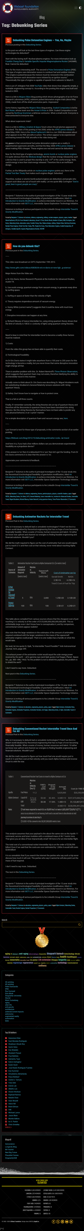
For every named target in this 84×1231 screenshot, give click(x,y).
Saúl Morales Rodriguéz (17, 1041)
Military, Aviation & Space (30, 127)
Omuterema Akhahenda (17, 1074)
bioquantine (42, 954)
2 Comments (72, 499)
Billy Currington (67, 220)
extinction (44, 957)
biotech (60, 953)
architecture (9, 1009)
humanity (79, 957)
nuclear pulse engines (67, 154)
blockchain (6, 957)
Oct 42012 (8, 246)
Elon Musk (9, 993)
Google (58, 957)
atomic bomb (49, 154)
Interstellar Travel (69, 710)
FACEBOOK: (28, 1190)
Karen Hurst (13, 1065)
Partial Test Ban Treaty (15, 173)
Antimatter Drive (69, 707)
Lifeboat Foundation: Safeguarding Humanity (36, 8)
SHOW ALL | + (8, 1127)
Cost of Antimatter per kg (65, 573)
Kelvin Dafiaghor (14, 1062)
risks (39, 963)
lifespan (54, 960)
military (46, 217)
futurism (54, 957)
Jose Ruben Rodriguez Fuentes (20, 1068)
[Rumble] (71, 1222)
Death (31, 957)
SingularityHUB (11, 1158)
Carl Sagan (45, 710)
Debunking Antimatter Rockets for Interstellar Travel (41, 517)
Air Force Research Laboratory (26, 220)
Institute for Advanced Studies (62, 496)
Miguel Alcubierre (14, 499)
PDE (33, 226)
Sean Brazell (13, 1101)
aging (7, 954)
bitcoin (77, 954)
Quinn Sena (12, 1047)
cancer (17, 957)
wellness (42, 965)
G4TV (28, 496)
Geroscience (10, 1144)
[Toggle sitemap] (75, 7)
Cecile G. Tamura (15, 1080)
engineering (39, 217)
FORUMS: (36, 1213)
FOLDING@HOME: (28, 1207)
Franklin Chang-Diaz (14, 61)
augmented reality (12, 1016)
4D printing (9, 984)
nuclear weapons (53, 217)
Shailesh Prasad (14, 1053)
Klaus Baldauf (13, 1077)
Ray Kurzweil (10, 991)
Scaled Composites (61, 108)
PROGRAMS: (46, 1207)
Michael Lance (14, 1113)
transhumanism (72, 963)
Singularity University (13, 996)
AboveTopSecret (10, 220)
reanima (9, 963)
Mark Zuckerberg (11, 1000)
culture (28, 957)
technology (62, 963)
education (28, 707)
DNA (7, 989)
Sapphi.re (36, 1221)
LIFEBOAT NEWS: (48, 1190)
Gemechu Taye (14, 1059)
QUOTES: (45, 1213)
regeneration (28, 963)
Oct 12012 (8, 517)
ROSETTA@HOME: (28, 1210)
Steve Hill (12, 1104)
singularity (43, 963)
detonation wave (25, 223)
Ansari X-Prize (40, 110)
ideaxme (7, 960)
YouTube (38, 86)
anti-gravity (9, 1007)
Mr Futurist (9, 1150)
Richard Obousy (24, 499)
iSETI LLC (29, 203)
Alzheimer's (15, 954)
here (66, 418)
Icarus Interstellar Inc (47, 496)
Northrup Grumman (22, 113)
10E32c (7, 496)
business (28, 217)
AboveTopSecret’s (38, 132)
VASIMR (42, 229)
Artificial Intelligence (34, 954)
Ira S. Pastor (13, 1122)
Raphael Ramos (14, 1095)
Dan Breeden (13, 1050)
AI (11, 954)
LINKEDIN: (29, 1193)
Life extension (44, 960)
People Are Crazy (39, 226)
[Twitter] (58, 1222)
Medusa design (35, 157)
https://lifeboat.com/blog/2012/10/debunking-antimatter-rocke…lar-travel (37, 438)
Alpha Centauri (60, 707)
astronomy (9, 1014)
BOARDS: (45, 1200)
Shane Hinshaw (14, 1092)
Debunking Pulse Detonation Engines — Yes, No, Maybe (42, 40)
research (36, 963)
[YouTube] (67, 1222)
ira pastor (34, 960)
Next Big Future (11, 1152)
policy (45, 707)
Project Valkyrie (11, 604)
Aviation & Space (57, 220)
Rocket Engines (20, 908)
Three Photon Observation (66, 371)
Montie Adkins (13, 1119)
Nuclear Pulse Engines (11, 226)
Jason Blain (13, 1116)
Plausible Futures (11, 1155)
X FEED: (29, 1197)
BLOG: (45, 1197)
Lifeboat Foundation (15, 1221)
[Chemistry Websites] (42, 938)
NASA (68, 960)
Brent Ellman (13, 1107)
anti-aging (23, 954)
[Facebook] (53, 1222)
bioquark (51, 953)
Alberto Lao (12, 1089)
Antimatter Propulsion (23, 710)
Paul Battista (13, 1056)
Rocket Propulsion (30, 908)
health (63, 957)
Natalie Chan (13, 1098)
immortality (15, 960)
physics (61, 217)
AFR (16, 220)
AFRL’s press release (64, 129)
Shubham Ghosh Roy (16, 1044)
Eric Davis (23, 496)
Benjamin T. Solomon (17, 217)
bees (7, 1021)
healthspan (72, 957)
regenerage (17, 963)
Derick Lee (12, 1086)
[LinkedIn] (62, 1222)
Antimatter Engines (10, 710)
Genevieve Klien (14, 1038)
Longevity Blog (11, 1147)
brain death (12, 957)
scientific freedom (62, 493)
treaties (70, 217)
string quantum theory (45, 499)
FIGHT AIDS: (30, 1203)
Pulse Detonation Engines (59, 70)
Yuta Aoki (12, 1083)
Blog (42, 18)
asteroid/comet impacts (14, 1012)
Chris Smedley (13, 1125)
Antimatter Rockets (35, 710)
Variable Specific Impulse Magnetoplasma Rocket (46, 61)
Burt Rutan (10, 110)
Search (79, 924)
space (65, 217)
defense (33, 217)
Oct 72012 (8, 40)
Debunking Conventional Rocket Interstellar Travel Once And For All (45, 730)
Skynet (7, 998)
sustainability (53, 963)
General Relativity (35, 496)
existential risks (37, 957)
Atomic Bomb (48, 220)
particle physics (47, 493)
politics (78, 960)
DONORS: (34, 1200)
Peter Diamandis (11, 987)
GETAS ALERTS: (47, 1193)
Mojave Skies (25, 97)
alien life (8, 1005)
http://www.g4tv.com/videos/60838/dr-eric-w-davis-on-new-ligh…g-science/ (38, 268)
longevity (62, 960)
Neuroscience (73, 960)
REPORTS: (46, 1203)
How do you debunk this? (26, 246)
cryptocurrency (23, 957)
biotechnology (69, 954)
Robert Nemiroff (33, 499)
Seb (9, 1110)
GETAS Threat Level (42, 1182)
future (49, 957)
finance (40, 493)
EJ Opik (61, 710)
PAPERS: (45, 1210)
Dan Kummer (13, 1071)
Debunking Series (33, 45)
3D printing (9, 982)
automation (9, 1018)
